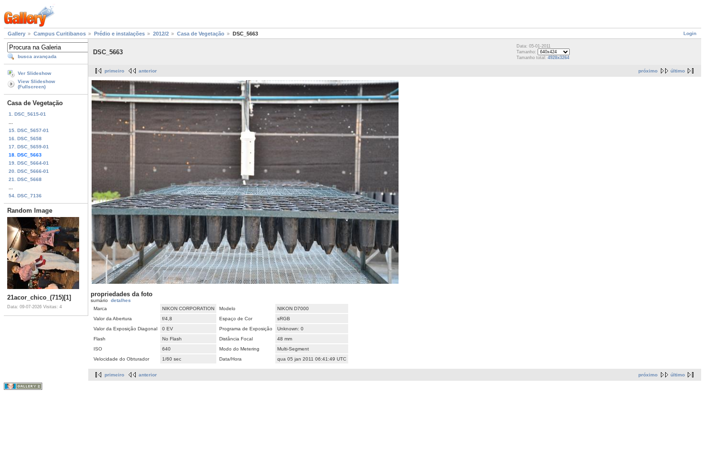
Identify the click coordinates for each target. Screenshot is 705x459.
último (677, 70)
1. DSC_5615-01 (27, 114)
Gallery (16, 33)
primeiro (114, 70)
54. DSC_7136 (25, 195)
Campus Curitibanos (60, 33)
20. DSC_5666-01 (29, 171)
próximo (648, 70)
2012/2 (161, 33)
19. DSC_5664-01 (29, 163)
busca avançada (37, 56)
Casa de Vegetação (200, 33)
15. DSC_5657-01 (29, 130)
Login (689, 33)
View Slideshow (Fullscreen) (36, 84)
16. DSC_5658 (25, 138)
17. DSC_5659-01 (29, 146)
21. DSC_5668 (25, 179)
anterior (148, 70)
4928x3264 (558, 57)
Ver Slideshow (34, 73)
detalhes (121, 300)
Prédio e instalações (119, 33)
